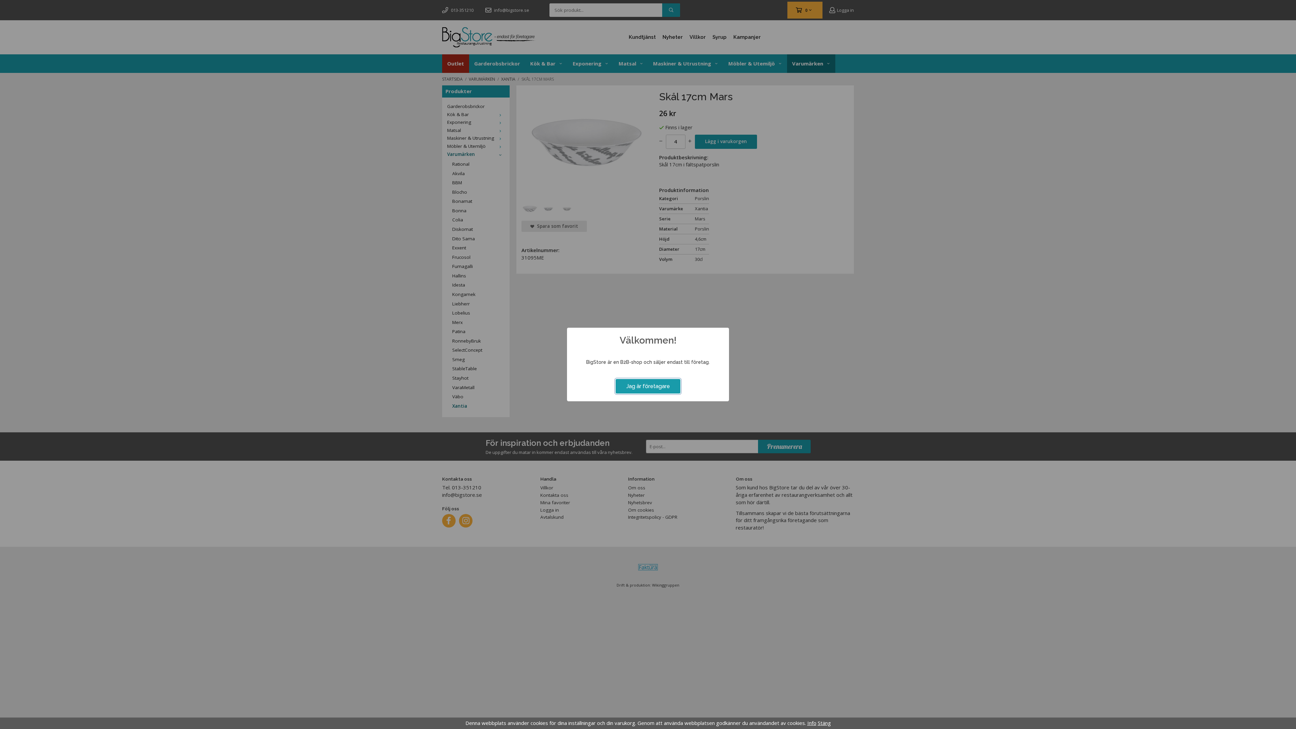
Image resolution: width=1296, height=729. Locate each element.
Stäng (824, 723)
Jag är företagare (648, 386)
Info (811, 723)
